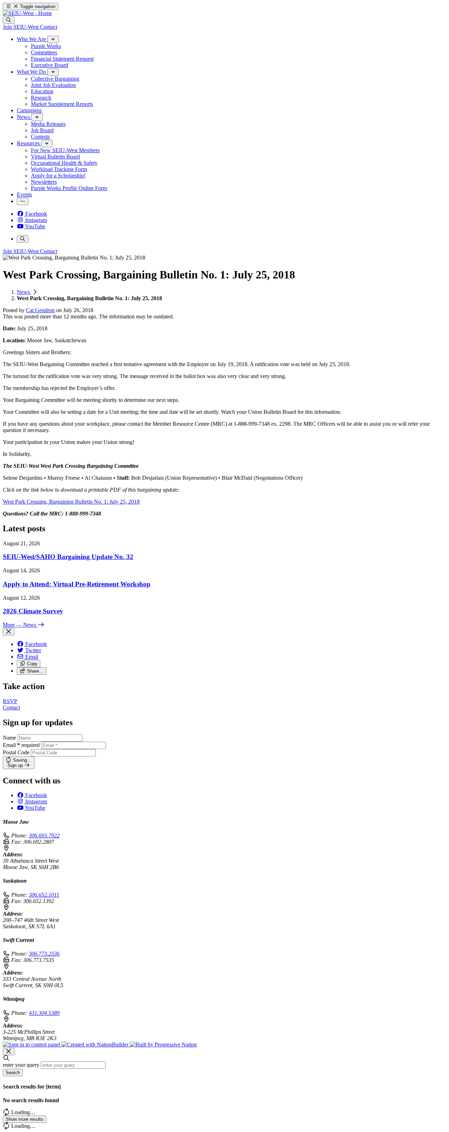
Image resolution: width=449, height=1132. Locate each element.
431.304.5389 (44, 1013)
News (24, 292)
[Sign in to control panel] (32, 1044)
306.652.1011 (44, 895)
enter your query (21, 1065)
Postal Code (16, 752)
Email (21, 745)
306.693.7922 (44, 835)
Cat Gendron (40, 310)
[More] (53, 39)
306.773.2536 (44, 954)
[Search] (8, 20)
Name (9, 738)
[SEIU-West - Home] (27, 13)
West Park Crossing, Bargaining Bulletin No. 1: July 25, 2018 (71, 502)
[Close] (8, 631)
